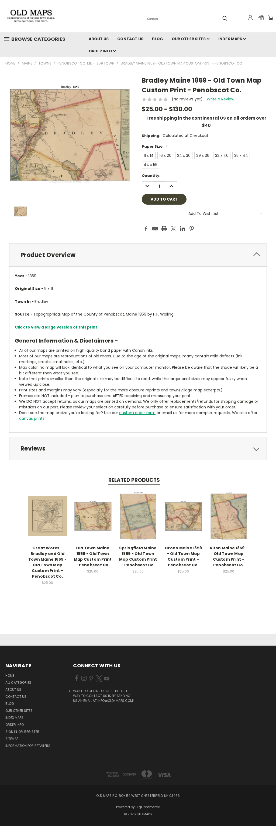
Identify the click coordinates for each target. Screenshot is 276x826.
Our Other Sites (189, 39)
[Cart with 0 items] (270, 17)
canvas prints (31, 418)
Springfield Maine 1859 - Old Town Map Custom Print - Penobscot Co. (138, 556)
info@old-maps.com (115, 700)
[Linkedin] (182, 228)
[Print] (164, 228)
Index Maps (230, 39)
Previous (267, 809)
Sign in (11, 731)
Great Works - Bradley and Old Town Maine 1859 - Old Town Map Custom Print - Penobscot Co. (47, 562)
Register (31, 731)
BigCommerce (148, 807)
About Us (99, 39)
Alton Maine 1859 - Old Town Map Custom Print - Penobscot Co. (228, 556)
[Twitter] (173, 228)
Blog (157, 39)
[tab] (138, 255)
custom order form (137, 412)
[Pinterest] (191, 228)
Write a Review (220, 99)
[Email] (155, 228)
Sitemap (11, 738)
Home (9, 675)
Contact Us (130, 39)
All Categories (18, 682)
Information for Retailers (27, 745)
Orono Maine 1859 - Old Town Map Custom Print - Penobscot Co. (183, 556)
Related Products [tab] (134, 480)
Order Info (101, 51)
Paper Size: (154, 146)
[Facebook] (146, 228)
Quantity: (151, 175)
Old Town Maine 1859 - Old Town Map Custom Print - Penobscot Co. (93, 556)
